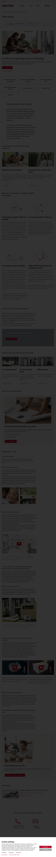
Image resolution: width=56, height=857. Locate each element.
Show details (4, 854)
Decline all (45, 849)
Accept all (45, 847)
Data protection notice (14, 854)
